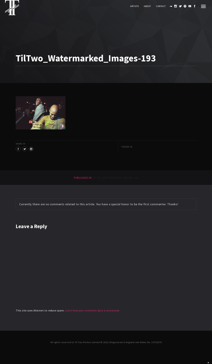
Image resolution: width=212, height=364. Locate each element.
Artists (134, 6)
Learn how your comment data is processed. (92, 310)
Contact (161, 6)
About (147, 6)
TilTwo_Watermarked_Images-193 (106, 177)
